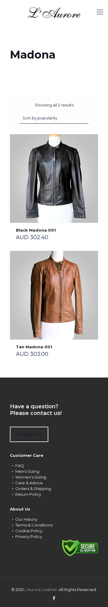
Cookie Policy (28, 530)
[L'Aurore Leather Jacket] (54, 12)
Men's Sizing (27, 471)
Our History (26, 519)
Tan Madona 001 (34, 346)
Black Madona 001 (36, 230)
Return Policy (28, 494)
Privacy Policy (28, 536)
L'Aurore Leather (41, 589)
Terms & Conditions (33, 525)
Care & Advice (29, 482)
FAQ (19, 465)
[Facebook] (54, 598)
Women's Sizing (30, 477)
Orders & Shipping (33, 488)
